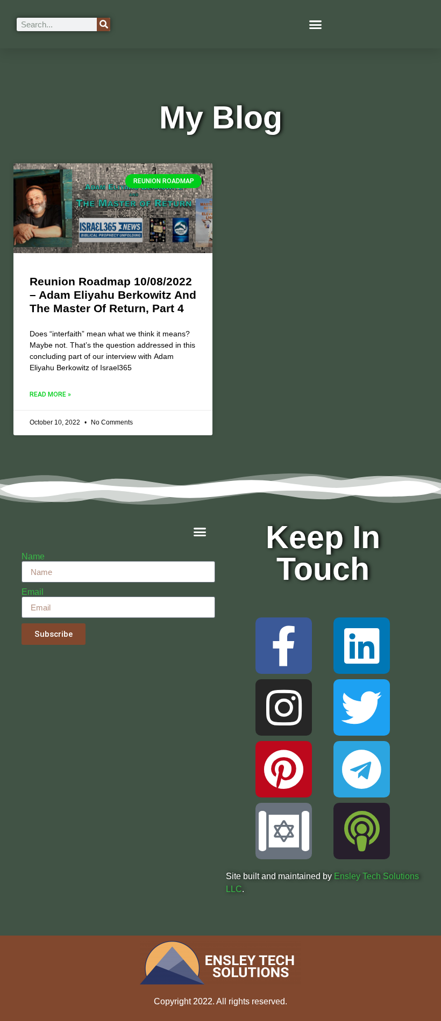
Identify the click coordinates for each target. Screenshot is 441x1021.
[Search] (103, 24)
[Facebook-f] (283, 645)
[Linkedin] (361, 645)
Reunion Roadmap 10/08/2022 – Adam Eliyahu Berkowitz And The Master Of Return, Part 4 (113, 294)
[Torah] (283, 831)
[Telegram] (361, 769)
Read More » (50, 394)
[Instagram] (283, 707)
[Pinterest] (283, 769)
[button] (315, 24)
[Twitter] (361, 707)
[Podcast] (361, 831)
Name (33, 556)
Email (33, 592)
